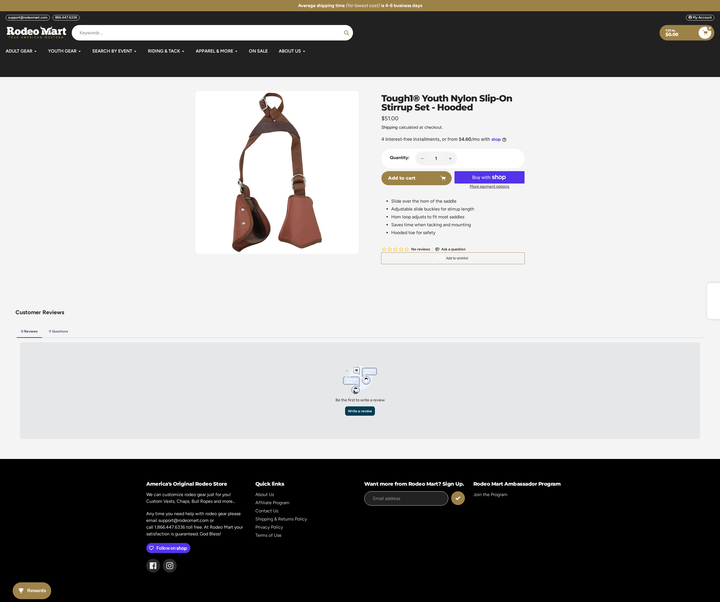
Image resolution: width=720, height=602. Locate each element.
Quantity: (400, 157)
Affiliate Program (272, 502)
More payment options (489, 186)
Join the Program (490, 494)
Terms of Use (268, 535)
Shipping (389, 127)
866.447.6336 (66, 17)
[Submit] (458, 498)
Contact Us (266, 510)
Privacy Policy (269, 527)
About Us (264, 494)
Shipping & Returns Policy (281, 519)
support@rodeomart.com (27, 17)
